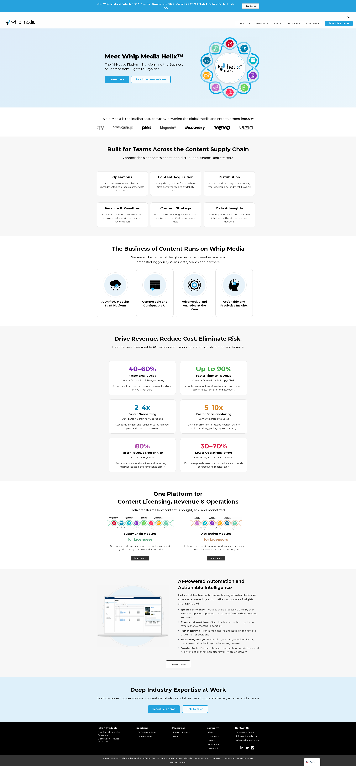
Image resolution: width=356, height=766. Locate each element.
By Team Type (145, 736)
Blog (175, 736)
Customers (213, 736)
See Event (251, 6)
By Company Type (147, 732)
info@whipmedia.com (247, 736)
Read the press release (151, 79)
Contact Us (242, 728)
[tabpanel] (105, 128)
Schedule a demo (339, 23)
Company (311, 23)
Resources (292, 23)
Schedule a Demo (245, 732)
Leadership (213, 748)
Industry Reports (181, 732)
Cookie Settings (175, 758)
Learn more (116, 79)
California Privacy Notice (153, 758)
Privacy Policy (134, 758)
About (211, 732)
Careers (211, 740)
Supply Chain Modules (109, 733)
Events (277, 23)
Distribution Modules (108, 740)
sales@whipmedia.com (247, 740)
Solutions (261, 23)
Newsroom (213, 744)
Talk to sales (195, 709)
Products (243, 23)
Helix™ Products (107, 728)
